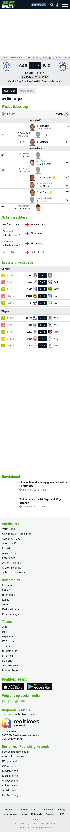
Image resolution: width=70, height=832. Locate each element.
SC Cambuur (9, 650)
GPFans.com (9, 766)
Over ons (8, 809)
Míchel (6, 548)
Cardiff (11, 113)
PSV (4, 631)
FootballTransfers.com (15, 751)
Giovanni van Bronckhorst (17, 533)
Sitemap (35, 819)
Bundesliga (8, 594)
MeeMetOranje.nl (12, 795)
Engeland (33, 57)
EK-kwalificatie (10, 609)
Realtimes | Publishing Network (35, 827)
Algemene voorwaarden (15, 814)
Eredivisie (7, 585)
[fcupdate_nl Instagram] (10, 702)
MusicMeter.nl (10, 775)
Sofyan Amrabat (11, 538)
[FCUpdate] (8, 4)
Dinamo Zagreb (11, 670)
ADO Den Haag (10, 665)
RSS (62, 814)
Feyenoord (8, 636)
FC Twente (8, 641)
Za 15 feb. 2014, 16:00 (35, 77)
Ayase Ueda (9, 553)
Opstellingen (26, 91)
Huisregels (36, 814)
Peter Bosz (8, 558)
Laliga (5, 599)
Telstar (6, 646)
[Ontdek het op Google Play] (39, 686)
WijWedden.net (10, 780)
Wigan (59, 113)
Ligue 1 (6, 589)
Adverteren (22, 809)
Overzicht (9, 91)
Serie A (6, 604)
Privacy (62, 809)
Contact (35, 809)
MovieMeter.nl (10, 771)
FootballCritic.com (13, 756)
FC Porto (7, 660)
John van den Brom (13, 572)
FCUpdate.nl (9, 761)
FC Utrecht (8, 655)
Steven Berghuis (11, 567)
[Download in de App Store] (13, 686)
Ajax (4, 626)
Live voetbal (39, 5)
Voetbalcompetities (12, 57)
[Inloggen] (56, 5)
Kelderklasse (9, 785)
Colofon (50, 814)
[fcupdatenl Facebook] (3, 701)
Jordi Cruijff (9, 543)
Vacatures (48, 809)
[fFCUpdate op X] (16, 701)
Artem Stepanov (11, 562)
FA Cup (47, 57)
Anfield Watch (10, 790)
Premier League (11, 614)
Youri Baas (8, 529)
